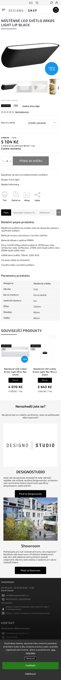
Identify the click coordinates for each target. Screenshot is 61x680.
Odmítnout (30, 674)
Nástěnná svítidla (42, 283)
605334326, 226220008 (18, 599)
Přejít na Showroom (30, 570)
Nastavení (30, 658)
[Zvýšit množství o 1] (10, 161)
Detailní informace (10, 184)
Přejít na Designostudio (30, 493)
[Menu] (3, 9)
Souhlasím (31, 665)
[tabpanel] (15, 368)
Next (55, 336)
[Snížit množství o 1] (3, 161)
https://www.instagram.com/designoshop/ (28, 613)
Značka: (31, 106)
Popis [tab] (6, 212)
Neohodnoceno (22, 112)
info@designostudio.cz (17, 595)
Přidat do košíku (31, 160)
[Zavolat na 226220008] (37, 2)
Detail (15, 380)
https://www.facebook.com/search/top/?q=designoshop (28, 607)
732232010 (6, 603)
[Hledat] (51, 3)
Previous (51, 336)
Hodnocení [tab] (45, 212)
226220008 (12, 637)
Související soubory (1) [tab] (24, 212)
